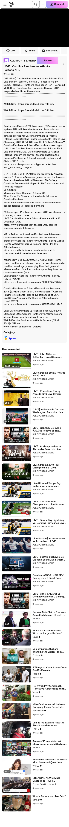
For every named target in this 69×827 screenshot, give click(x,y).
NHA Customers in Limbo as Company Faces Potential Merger (49, 706)
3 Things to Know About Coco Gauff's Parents (50, 669)
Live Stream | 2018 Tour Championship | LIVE (46, 466)
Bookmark (52, 50)
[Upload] (42, 4)
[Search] (35, 4)
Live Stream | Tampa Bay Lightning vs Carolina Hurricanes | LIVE (47, 485)
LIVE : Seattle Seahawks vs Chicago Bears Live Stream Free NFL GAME (48, 558)
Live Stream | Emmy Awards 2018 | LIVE (49, 374)
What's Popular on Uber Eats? (49, 796)
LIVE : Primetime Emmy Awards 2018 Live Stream (47, 392)
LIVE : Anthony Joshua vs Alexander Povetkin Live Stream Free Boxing (47, 448)
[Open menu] (5, 4)
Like (13, 50)
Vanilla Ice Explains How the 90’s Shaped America (48, 724)
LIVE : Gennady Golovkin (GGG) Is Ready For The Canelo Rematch (47, 429)
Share (31, 50)
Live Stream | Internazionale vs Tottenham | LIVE (49, 540)
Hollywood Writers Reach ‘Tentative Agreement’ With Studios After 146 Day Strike (49, 687)
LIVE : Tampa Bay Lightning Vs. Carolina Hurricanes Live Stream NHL (49, 521)
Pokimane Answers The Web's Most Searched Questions (50, 761)
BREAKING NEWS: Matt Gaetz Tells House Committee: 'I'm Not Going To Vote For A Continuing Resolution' (50, 779)
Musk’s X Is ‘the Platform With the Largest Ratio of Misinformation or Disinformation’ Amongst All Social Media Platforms (49, 632)
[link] (20, 60)
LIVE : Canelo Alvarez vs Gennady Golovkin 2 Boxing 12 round (50, 595)
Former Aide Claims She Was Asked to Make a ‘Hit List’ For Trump (50, 614)
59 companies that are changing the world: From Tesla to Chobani (47, 650)
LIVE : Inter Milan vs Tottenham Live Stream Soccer (46, 356)
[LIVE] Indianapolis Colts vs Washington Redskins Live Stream (48, 411)
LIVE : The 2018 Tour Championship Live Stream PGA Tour (48, 503)
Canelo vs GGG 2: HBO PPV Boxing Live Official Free (48, 577)
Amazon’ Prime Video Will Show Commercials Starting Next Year (49, 743)
